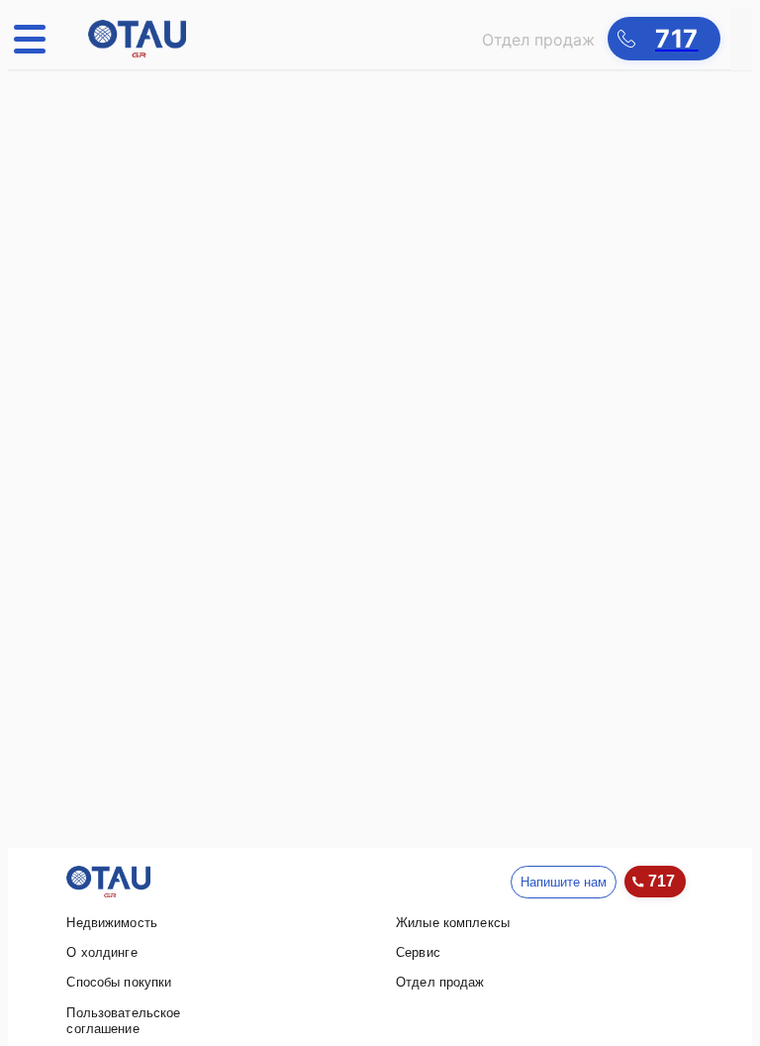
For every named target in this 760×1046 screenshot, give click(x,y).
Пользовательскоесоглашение (123, 1020)
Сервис (418, 952)
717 (661, 881)
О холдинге (101, 952)
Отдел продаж (440, 982)
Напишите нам (564, 882)
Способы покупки (118, 982)
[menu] (35, 39)
